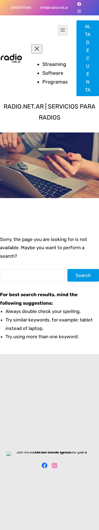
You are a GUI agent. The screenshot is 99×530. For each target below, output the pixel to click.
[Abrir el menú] (63, 30)
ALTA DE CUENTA (88, 58)
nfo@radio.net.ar (54, 7)
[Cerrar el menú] (36, 49)
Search (83, 275)
